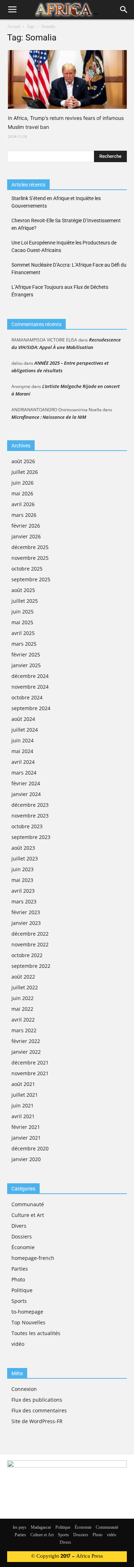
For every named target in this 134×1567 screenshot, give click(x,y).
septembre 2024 (30, 708)
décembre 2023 (30, 804)
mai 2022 (22, 1008)
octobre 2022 (27, 955)
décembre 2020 (30, 1148)
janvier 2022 (26, 1051)
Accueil (13, 26)
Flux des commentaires (39, 1410)
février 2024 (25, 783)
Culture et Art (27, 1215)
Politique (22, 1290)
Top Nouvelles (28, 1322)
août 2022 (23, 976)
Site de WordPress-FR (37, 1421)
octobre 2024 (27, 697)
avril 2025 (23, 633)
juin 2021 (22, 1105)
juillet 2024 (24, 729)
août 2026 (23, 461)
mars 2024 (23, 772)
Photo (18, 1279)
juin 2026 (22, 482)
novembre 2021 (30, 1073)
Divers (18, 1225)
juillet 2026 (24, 472)
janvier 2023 (26, 923)
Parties (19, 1268)
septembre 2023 (30, 837)
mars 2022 (23, 1030)
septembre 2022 (30, 965)
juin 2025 (22, 611)
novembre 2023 (30, 815)
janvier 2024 (26, 794)
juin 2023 (22, 869)
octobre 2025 (27, 568)
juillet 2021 (24, 1094)
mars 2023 (23, 901)
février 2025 (25, 654)
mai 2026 (22, 493)
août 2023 (23, 847)
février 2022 (25, 1041)
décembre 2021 (30, 1062)
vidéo (17, 1343)
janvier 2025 (26, 665)
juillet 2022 (24, 987)
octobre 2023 (27, 826)
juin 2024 (22, 740)
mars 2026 (23, 514)
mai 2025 (22, 622)
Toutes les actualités (35, 1333)
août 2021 (23, 1084)
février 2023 (25, 912)
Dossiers (21, 1236)
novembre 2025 (30, 557)
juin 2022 (22, 998)
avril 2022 (23, 1019)
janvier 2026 (26, 536)
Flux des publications (36, 1399)
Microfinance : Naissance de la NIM (48, 417)
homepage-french (32, 1258)
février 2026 (25, 525)
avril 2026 (23, 504)
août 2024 (23, 718)
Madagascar (41, 1527)
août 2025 (23, 590)
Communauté (27, 1204)
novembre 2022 (30, 944)
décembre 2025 (30, 547)
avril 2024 (23, 761)
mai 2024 (22, 751)
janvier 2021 (26, 1137)
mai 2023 (22, 880)
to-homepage (27, 1311)
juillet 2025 (24, 600)
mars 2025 (23, 643)
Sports (19, 1300)
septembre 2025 (30, 579)
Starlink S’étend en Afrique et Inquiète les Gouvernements (56, 202)
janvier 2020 (26, 1159)
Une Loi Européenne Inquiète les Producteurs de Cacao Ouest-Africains (63, 246)
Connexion (24, 1389)
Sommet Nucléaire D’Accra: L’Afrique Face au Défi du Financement (68, 268)
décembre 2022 (30, 933)
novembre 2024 (30, 686)
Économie (23, 1247)
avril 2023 (23, 890)
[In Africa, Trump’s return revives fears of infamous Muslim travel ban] (67, 79)
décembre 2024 (30, 676)
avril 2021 (23, 1116)
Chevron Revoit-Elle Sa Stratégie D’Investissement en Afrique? (66, 224)
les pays (19, 1527)
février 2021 (25, 1127)
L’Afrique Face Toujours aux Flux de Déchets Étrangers (59, 290)
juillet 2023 (24, 858)
